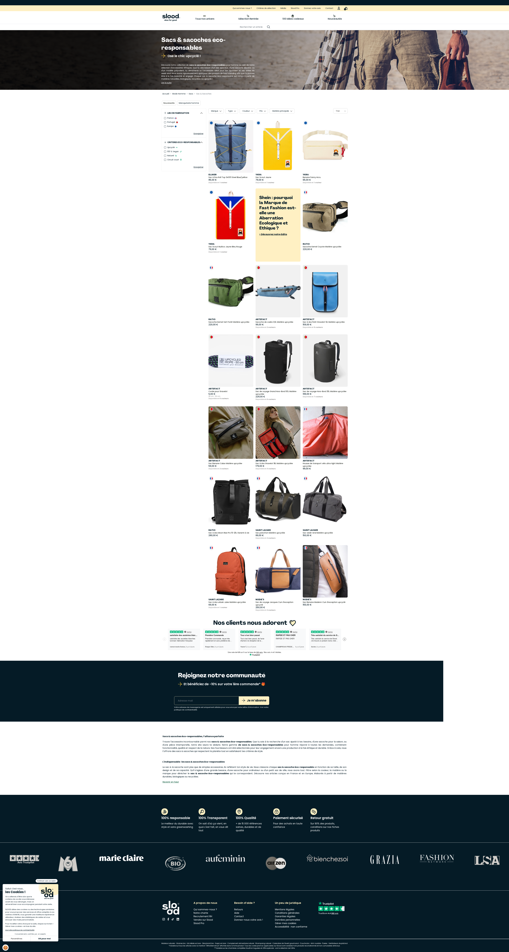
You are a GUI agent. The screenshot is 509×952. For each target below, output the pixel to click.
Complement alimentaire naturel (240, 943)
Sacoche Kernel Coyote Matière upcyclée (322, 246)
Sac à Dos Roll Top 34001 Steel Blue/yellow (228, 177)
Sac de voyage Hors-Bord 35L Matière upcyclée (324, 391)
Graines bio (181, 943)
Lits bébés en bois (194, 943)
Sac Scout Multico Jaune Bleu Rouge (225, 246)
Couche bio (304, 943)
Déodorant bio (208, 943)
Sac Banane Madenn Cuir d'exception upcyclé (324, 602)
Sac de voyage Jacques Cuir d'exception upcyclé (274, 603)
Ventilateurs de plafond (338, 943)
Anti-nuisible (316, 943)
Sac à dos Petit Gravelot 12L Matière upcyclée (324, 322)
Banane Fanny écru (312, 177)
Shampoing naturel (263, 943)
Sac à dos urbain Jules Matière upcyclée (227, 602)
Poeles (324, 943)
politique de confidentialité (185, 710)
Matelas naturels (168, 943)
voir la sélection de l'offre (285, 948)
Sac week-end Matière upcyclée (318, 532)
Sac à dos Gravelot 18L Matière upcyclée (274, 463)
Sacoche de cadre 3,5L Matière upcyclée (274, 322)
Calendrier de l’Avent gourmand (286, 943)
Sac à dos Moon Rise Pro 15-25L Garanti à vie (229, 532)
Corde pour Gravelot (218, 391)
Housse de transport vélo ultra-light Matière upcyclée (323, 464)
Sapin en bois (220, 943)
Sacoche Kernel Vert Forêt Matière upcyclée (229, 322)
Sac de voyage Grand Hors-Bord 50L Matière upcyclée (276, 392)
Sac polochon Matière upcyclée (270, 532)
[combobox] (340, 110)
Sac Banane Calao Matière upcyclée (225, 463)
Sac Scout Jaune (263, 177)
